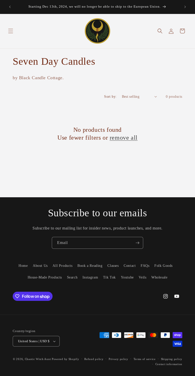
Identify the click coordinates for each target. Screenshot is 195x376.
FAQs (145, 266)
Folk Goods (163, 266)
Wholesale (159, 277)
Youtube (127, 277)
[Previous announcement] (9, 6)
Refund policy (93, 359)
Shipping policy (172, 359)
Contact (130, 266)
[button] (10, 31)
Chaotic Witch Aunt (38, 359)
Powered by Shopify (65, 359)
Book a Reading (89, 266)
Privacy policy (118, 359)
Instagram (90, 277)
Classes (113, 266)
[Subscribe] (137, 243)
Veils (142, 277)
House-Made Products (45, 277)
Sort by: (110, 97)
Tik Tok (109, 277)
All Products (62, 266)
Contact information (168, 364)
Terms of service (145, 359)
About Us (40, 266)
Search (72, 277)
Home (23, 266)
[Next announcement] (185, 6)
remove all (124, 137)
